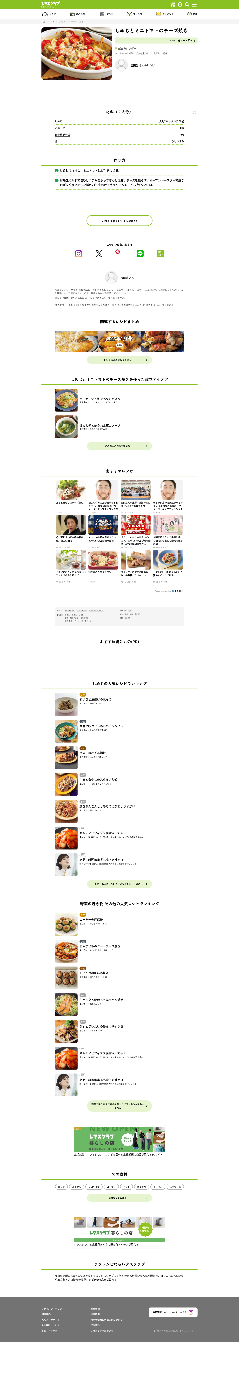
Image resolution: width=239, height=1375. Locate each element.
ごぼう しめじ (74, 305)
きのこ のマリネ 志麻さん (90, 305)
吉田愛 (134, 65)
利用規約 (46, 1314)
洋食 (130, 610)
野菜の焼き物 (81, 610)
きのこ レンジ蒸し (153, 305)
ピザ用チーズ (62, 134)
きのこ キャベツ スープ (111, 305)
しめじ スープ (140, 305)
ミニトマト (61, 128)
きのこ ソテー (61, 305)
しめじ (59, 121)
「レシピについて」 (98, 298)
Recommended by (163, 591)
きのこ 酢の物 (127, 305)
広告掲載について (50, 1325)
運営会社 (95, 1308)
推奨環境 (95, 1314)
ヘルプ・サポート (50, 1319)
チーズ (76, 621)
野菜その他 (74, 618)
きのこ (74, 615)
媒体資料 (95, 1325)
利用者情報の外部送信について (106, 1319)
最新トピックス (49, 1330)
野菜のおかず (70, 610)
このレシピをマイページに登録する (119, 220)
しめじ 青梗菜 (168, 305)
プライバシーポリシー (52, 1308)
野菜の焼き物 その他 (96, 610)
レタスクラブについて (102, 1330)
